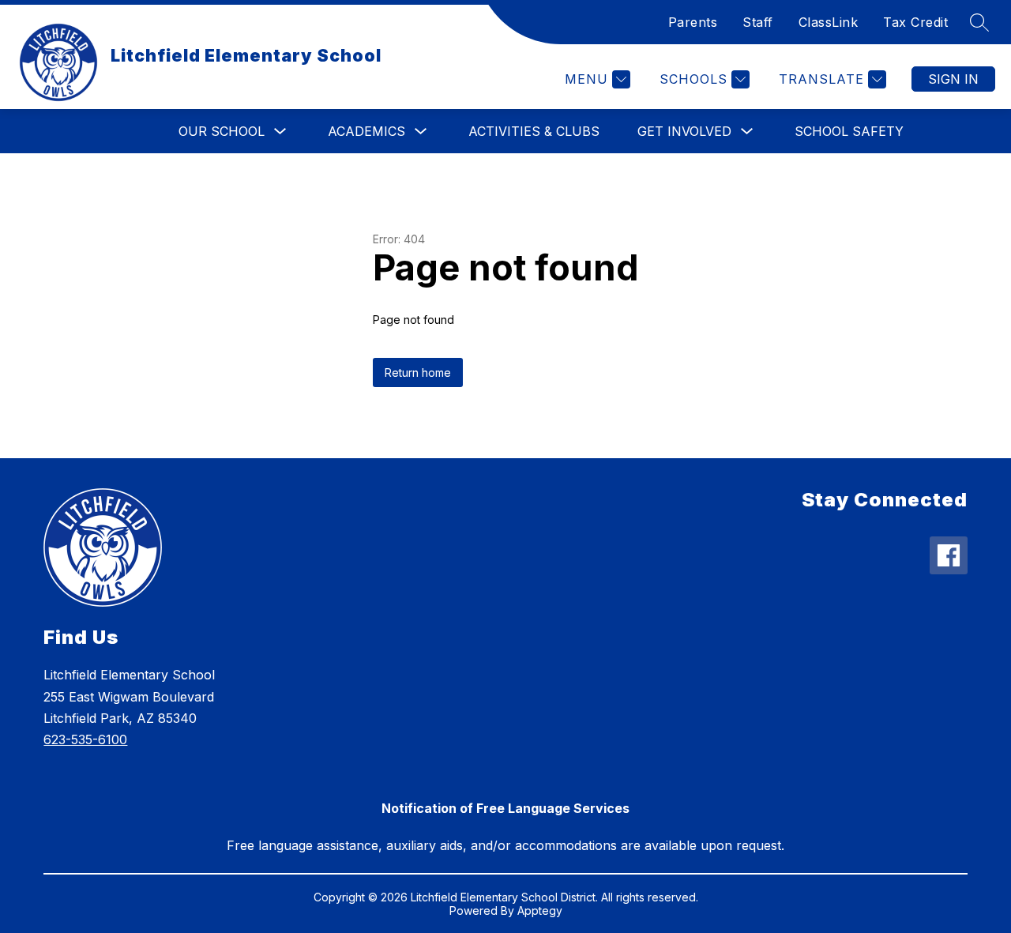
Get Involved (684, 131)
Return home (418, 372)
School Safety (849, 131)
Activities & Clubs (533, 131)
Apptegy (539, 910)
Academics (366, 131)
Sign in (953, 79)
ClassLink (829, 22)
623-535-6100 (85, 739)
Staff (757, 22)
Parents (693, 22)
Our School (222, 131)
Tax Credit (915, 22)
